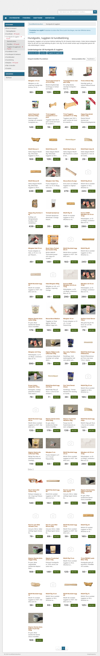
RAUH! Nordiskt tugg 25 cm (70, 453)
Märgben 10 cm (68, 318)
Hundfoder (13, 34)
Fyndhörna (26, 18)
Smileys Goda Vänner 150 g (88, 319)
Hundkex (13, 44)
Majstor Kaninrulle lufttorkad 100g (34, 453)
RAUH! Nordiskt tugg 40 (70, 594)
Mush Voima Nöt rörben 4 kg (33, 490)
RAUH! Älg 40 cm (86, 181)
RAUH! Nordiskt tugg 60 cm (70, 249)
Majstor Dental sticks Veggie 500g (35, 558)
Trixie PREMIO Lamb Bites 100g (87, 558)
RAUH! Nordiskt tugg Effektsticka (88, 352)
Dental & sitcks (11, 41)
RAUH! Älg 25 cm (86, 385)
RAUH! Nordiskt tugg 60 (52, 490)
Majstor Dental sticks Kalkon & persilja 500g (88, 491)
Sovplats (8, 68)
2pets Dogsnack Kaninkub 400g (33, 114)
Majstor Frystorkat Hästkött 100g (69, 419)
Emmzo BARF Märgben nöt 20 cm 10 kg (69, 285)
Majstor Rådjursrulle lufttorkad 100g (52, 352)
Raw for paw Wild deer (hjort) (69, 490)
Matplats (12, 62)
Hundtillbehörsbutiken (21, 8)
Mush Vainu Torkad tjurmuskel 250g (52, 249)
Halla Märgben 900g (52, 283)
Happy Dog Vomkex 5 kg (35, 213)
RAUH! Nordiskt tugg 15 (35, 594)
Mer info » (39, 92)
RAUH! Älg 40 (85, 248)
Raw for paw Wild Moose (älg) (51, 525)
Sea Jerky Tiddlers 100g (69, 352)
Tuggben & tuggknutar (14, 48)
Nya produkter (14, 18)
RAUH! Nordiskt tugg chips (88, 419)
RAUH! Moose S (33, 149)
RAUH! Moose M (33, 181)
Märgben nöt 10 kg (34, 352)
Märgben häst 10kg (52, 181)
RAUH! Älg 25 (85, 525)
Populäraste (90, 58)
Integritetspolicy (91, 654)
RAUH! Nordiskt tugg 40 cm (35, 419)
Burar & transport (11, 28)
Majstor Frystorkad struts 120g (52, 558)
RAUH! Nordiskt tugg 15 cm (70, 525)
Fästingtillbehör (11, 31)
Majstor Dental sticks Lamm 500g (35, 319)
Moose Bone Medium (53, 318)
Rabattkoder (37, 18)
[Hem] (5, 17)
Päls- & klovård (10, 65)
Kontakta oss (49, 18)
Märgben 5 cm (50, 452)
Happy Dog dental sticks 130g (87, 114)
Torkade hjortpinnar (52, 213)
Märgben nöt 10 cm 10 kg (87, 284)
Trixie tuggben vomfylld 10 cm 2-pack (52, 115)
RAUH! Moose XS (51, 149)
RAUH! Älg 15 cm (68, 558)
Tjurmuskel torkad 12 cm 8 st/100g (53, 81)
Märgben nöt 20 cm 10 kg (87, 453)
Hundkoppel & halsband (13, 54)
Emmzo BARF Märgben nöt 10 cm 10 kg (87, 214)
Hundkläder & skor (11, 51)
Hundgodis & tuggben (13, 37)
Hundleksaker (10, 57)
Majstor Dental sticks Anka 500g (53, 419)
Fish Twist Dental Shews (69, 386)
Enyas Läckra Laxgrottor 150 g (33, 386)
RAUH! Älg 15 (85, 593)
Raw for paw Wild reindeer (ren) (34, 525)
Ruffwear (9, 77)
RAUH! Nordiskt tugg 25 (35, 284)
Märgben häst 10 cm (35, 248)
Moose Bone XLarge (70, 181)
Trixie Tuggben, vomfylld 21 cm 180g (70, 114)
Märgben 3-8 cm (33, 81)
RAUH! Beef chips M (87, 149)
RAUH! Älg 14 (67, 213)
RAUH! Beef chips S (69, 149)
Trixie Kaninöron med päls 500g (70, 81)
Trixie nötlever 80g (87, 81)
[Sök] (95, 12)
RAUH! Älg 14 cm (51, 593)
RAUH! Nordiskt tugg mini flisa (52, 386)
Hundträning (10, 60)
